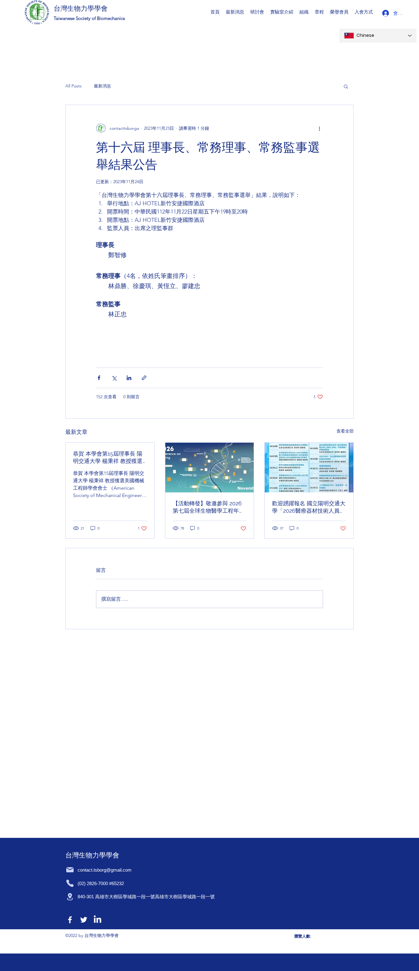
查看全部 (345, 431)
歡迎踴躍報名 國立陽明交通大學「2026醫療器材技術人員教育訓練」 (308, 507)
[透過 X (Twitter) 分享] (114, 378)
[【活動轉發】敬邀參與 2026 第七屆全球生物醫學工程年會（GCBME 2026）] (209, 467)
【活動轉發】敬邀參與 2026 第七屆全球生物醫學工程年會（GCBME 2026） (208, 507)
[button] (257, 12)
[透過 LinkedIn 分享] (129, 378)
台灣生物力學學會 (81, 8)
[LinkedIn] (97, 919)
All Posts (73, 86)
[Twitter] (83, 919)
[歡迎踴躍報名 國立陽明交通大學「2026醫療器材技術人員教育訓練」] (309, 467)
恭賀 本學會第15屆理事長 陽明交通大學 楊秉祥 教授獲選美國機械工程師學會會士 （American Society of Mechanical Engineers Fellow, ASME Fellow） (107, 457)
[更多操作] (319, 128)
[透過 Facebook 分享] (99, 378)
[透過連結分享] (144, 378)
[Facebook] (70, 919)
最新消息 (102, 86)
